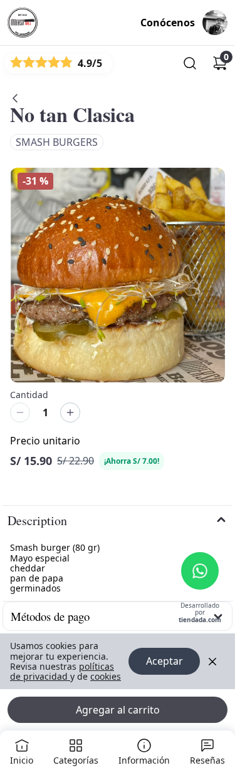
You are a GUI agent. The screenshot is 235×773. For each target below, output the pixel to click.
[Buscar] (189, 63)
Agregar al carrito (118, 710)
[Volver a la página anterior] (15, 98)
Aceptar (164, 661)
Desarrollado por (200, 613)
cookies (105, 676)
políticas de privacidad (62, 671)
